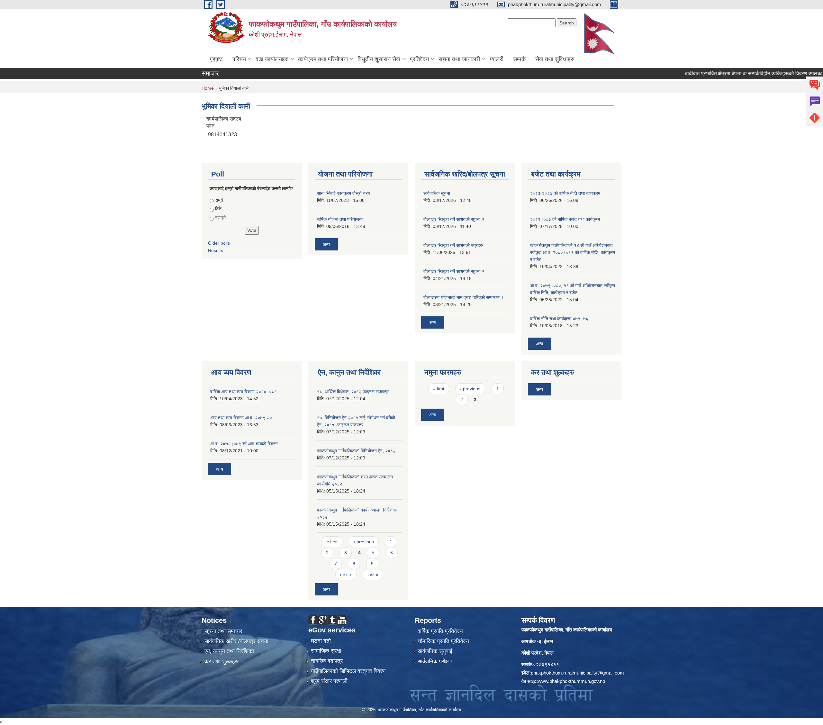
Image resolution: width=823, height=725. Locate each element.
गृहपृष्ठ (216, 59)
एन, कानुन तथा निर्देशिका (229, 651)
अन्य (326, 244)
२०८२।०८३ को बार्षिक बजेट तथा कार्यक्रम (565, 219)
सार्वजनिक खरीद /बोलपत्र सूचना (236, 641)
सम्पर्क (519, 59)
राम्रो (219, 200)
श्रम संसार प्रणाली (329, 681)
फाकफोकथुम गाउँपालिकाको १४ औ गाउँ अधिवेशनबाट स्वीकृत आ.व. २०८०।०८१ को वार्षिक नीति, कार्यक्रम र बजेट (572, 252)
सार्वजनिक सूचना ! (438, 193)
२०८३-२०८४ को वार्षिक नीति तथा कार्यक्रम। (566, 193)
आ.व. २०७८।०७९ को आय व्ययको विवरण (244, 443)
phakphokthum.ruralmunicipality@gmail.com (577, 672)
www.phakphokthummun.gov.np (571, 681)
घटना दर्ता (321, 641)
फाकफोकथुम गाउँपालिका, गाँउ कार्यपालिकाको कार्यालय (566, 629)
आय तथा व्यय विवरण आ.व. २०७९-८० (241, 417)
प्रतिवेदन (419, 59)
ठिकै (218, 208)
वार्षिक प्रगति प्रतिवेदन (440, 631)
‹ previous (364, 541)
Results (215, 250)
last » (372, 574)
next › (346, 574)
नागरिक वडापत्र (327, 661)
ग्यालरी (496, 59)
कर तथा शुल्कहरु (221, 661)
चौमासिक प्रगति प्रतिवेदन (443, 641)
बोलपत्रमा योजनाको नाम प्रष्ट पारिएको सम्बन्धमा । (463, 297)
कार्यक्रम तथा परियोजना (323, 59)
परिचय (239, 59)
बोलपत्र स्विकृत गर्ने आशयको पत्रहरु (453, 245)
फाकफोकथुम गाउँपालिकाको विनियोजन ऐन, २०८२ (356, 450)
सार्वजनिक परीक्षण (435, 661)
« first (332, 541)
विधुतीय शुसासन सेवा (378, 59)
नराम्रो (220, 217)
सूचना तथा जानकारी (459, 59)
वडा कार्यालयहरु (272, 59)
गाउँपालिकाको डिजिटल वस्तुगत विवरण (348, 671)
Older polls (219, 243)
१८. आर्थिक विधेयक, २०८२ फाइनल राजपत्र (353, 391)
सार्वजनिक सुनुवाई (435, 651)
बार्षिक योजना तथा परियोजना (340, 219)
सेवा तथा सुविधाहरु (554, 59)
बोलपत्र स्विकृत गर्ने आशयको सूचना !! (453, 219)
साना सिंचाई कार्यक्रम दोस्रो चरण (343, 193)
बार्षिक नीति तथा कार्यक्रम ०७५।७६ (559, 318)
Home (208, 88)
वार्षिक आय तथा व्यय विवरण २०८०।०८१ (243, 391)
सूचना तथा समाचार (223, 631)
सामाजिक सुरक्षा (326, 651)
